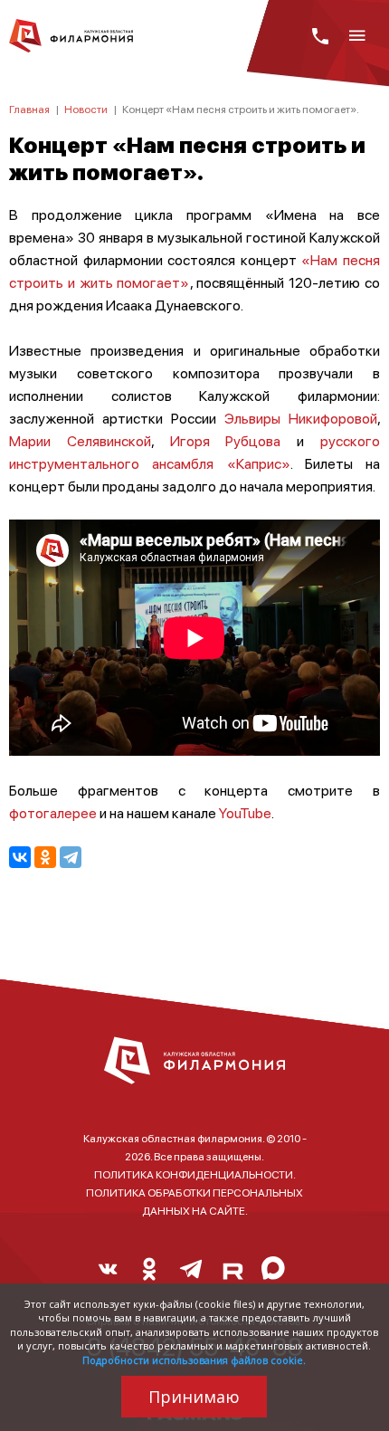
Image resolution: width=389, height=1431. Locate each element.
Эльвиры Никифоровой (300, 417)
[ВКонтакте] (20, 857)
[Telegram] (70, 857)
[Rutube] (232, 1273)
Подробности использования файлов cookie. (194, 1360)
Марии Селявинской (80, 440)
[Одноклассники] (45, 857)
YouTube (245, 812)
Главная (29, 109)
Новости (86, 109)
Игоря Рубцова (225, 440)
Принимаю (194, 1396)
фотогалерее (53, 812)
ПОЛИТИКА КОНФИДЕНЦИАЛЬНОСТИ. (195, 1174)
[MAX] (274, 1273)
